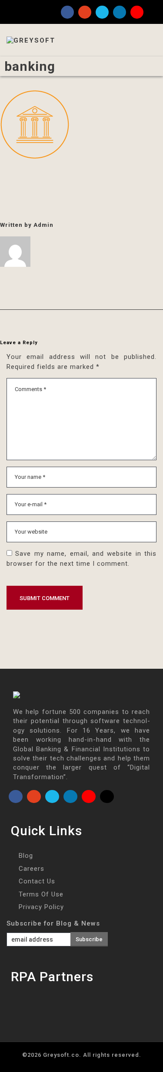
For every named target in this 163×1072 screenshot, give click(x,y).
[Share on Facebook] (3, 178)
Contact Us (37, 881)
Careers (31, 869)
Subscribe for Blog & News (53, 923)
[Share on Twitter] (20, 178)
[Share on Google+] (37, 178)
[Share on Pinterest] (70, 178)
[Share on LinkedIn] (54, 178)
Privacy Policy (41, 907)
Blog (26, 856)
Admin (43, 225)
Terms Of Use (41, 894)
